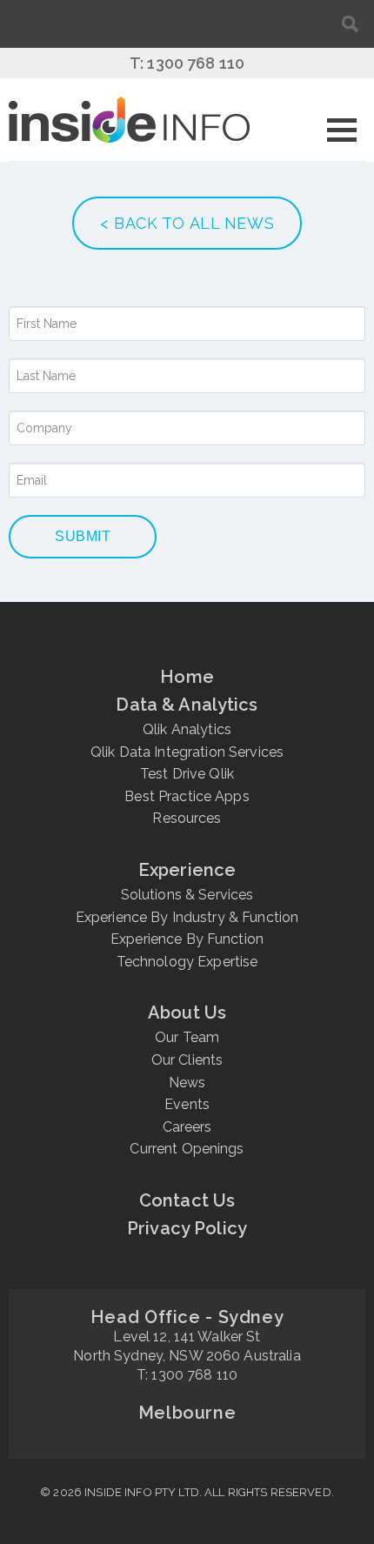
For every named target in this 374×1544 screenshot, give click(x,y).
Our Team (187, 1037)
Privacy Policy (187, 1228)
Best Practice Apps (187, 796)
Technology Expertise (187, 961)
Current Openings (187, 1148)
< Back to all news (187, 223)
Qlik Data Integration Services (187, 752)
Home (187, 676)
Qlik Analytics (187, 729)
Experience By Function (187, 939)
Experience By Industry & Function (187, 917)
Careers (187, 1127)
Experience (187, 869)
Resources (186, 818)
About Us (187, 1012)
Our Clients (187, 1060)
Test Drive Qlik (187, 773)
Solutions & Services (187, 894)
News (187, 1082)
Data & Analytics (186, 704)
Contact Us (187, 1200)
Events (187, 1104)
